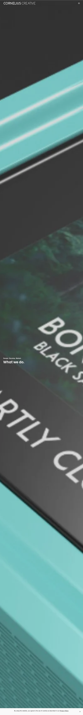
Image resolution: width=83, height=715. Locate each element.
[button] (79, 3)
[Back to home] (19, 3)
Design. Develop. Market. (12, 358)
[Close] (80, 711)
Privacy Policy (64, 711)
